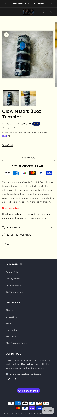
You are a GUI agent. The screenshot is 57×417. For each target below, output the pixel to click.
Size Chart (7, 145)
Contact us (11, 317)
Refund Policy (13, 272)
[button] (6, 12)
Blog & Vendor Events (16, 343)
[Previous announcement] (5, 4)
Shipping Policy (13, 285)
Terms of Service (14, 292)
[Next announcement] (51, 4)
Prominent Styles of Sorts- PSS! (24, 413)
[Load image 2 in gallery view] (28, 98)
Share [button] (8, 244)
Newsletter (11, 330)
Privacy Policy (12, 279)
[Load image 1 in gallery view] (11, 98)
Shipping (5, 128)
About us (10, 310)
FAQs (8, 323)
